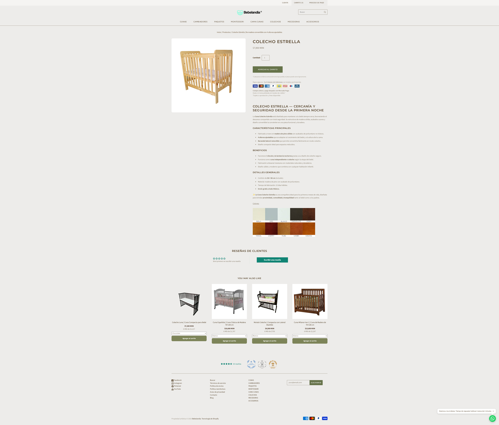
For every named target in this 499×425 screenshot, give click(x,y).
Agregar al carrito (189, 338)
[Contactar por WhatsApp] (492, 418)
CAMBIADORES (200, 22)
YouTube (177, 389)
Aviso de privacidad (217, 392)
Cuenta (285, 3)
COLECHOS (275, 22)
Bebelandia (196, 418)
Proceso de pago (316, 3)
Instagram (178, 383)
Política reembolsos (217, 389)
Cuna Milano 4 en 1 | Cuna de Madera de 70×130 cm (310, 323)
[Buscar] (324, 12)
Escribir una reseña (272, 260)
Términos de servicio (218, 383)
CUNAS (183, 22)
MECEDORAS (294, 22)
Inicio (219, 32)
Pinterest (177, 386)
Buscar (212, 380)
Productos (226, 32)
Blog (212, 398)
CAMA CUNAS (257, 22)
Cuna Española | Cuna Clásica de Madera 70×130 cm (229, 323)
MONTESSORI (237, 22)
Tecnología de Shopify (210, 418)
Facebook (178, 380)
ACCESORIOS (312, 22)
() (298, 3)
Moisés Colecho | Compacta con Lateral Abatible (269, 323)
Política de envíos (217, 386)
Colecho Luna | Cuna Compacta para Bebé (189, 322)
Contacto (213, 395)
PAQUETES (219, 22)
